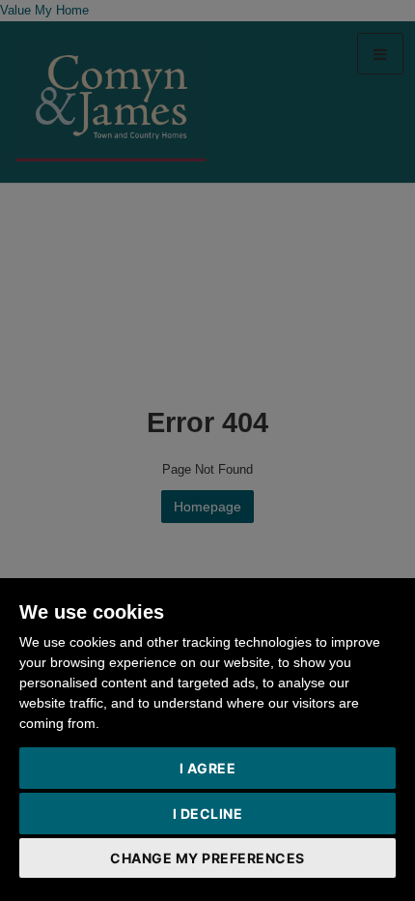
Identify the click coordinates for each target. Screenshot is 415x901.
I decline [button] (208, 813)
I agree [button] (208, 768)
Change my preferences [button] (207, 858)
